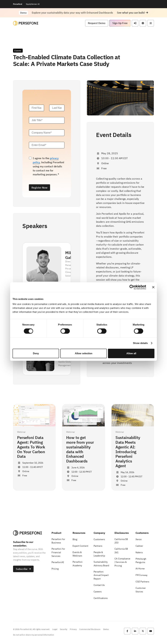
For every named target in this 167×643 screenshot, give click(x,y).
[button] (132, 13)
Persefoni (17, 4)
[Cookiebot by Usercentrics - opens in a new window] (132, 287)
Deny (36, 353)
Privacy (73, 629)
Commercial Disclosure (89, 629)
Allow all (131, 353)
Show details (140, 343)
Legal (54, 629)
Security (63, 629)
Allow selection (83, 353)
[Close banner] (153, 287)
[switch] (65, 331)
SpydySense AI (33, 4)
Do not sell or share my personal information (33, 635)
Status (106, 629)
